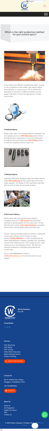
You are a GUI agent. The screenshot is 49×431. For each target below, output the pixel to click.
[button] (44, 414)
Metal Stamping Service (12, 354)
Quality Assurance (10, 410)
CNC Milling (8, 347)
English (31, 1)
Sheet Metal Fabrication (12, 352)
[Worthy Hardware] (24, 6)
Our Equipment (9, 408)
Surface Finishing (10, 356)
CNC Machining (9, 345)
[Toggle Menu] (46, 14)
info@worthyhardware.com (13, 256)
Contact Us (8, 415)
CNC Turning (8, 350)
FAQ (5, 412)
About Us (7, 406)
